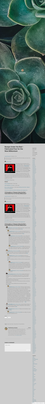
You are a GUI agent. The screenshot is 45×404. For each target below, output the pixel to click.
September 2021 (34, 211)
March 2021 (34, 218)
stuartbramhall (10, 304)
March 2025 (34, 165)
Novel (33, 388)
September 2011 (34, 350)
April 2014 (34, 314)
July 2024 (34, 174)
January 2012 (34, 346)
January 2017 (34, 276)
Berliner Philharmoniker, (35, 359)
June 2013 (34, 326)
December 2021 (34, 208)
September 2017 (34, 267)
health (33, 375)
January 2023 (34, 194)
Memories (34, 384)
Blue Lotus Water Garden (8, 187)
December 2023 (34, 182)
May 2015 (34, 299)
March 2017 (34, 274)
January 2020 (34, 234)
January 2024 (34, 181)
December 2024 (34, 168)
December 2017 (34, 263)
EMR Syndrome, (34, 370)
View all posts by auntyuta (19, 335)
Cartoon (33, 362)
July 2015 (34, 297)
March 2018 (34, 260)
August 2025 (34, 159)
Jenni (8, 227)
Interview (34, 381)
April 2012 (34, 342)
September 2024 (34, 172)
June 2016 (34, 284)
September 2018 (34, 253)
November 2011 (34, 348)
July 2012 (34, 339)
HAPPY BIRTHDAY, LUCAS (9, 185)
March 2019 (34, 246)
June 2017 (34, 270)
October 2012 (34, 335)
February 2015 (34, 303)
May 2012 (34, 341)
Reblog (12, 152)
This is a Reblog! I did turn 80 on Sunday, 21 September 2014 (12, 338)
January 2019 (34, 248)
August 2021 (34, 212)
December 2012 (34, 333)
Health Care (34, 376)
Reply (23, 233)
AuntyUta (22, 73)
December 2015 (34, 291)
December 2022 (34, 195)
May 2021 (34, 216)
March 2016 (34, 288)
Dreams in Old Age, (35, 369)
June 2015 (34, 298)
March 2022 (34, 205)
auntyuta (6, 152)
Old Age (33, 390)
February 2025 (34, 166)
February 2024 (34, 180)
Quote (33, 398)
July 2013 (34, 325)
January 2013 (34, 332)
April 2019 (34, 245)
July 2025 (34, 160)
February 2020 (34, 233)
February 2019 (34, 247)
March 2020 (34, 232)
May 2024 (34, 176)
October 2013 (34, 321)
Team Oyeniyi (10, 308)
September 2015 (34, 295)
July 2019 (34, 241)
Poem (33, 395)
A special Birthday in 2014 (27, 338)
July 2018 (34, 255)
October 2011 (34, 349)
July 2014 (34, 311)
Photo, (33, 391)
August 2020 (34, 226)
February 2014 (34, 317)
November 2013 (34, 320)
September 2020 (34, 225)
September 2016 (34, 281)
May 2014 (34, 313)
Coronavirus (34, 366)
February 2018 (34, 261)
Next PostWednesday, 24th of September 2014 (21, 190)
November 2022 (34, 196)
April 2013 (34, 328)
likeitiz (8, 250)
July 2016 (34, 283)
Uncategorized (9, 156)
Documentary (34, 368)
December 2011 (34, 347)
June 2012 (34, 340)
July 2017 (34, 269)
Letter (33, 382)
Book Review (34, 360)
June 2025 (34, 161)
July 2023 (34, 187)
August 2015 (34, 296)
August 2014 (34, 310)
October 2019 (34, 238)
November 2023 (34, 183)
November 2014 (34, 306)
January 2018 (34, 262)
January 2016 (34, 290)
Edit (21, 235)
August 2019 (34, 240)
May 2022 (34, 203)
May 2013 (34, 327)
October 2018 (34, 252)
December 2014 (34, 305)
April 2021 (34, 217)
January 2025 (34, 167)
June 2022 (34, 202)
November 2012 (34, 334)
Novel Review (34, 389)
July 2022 (34, 201)
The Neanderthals (35, 152)
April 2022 (34, 204)
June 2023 (34, 188)
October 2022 (34, 197)
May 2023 (34, 189)
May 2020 (34, 230)
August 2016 (34, 282)
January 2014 (34, 318)
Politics (33, 396)
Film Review (34, 374)
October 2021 (34, 210)
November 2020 (34, 223)
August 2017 (34, 268)
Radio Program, (34, 399)
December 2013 (34, 319)
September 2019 (34, 239)
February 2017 (34, 275)
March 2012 (34, 343)
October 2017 (34, 266)
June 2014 (34, 312)
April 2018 (34, 259)
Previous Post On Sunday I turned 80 (10, 190)
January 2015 (34, 304)
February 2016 (34, 289)
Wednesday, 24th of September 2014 (20, 221)
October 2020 (34, 224)
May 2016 (34, 285)
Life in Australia (34, 383)
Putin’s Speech (34, 149)
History (33, 377)
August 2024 (34, 173)
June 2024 (34, 175)
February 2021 (34, 219)
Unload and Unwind (8, 161)
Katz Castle (34, 155)
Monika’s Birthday (7, 183)
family (33, 373)
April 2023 (34, 190)
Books (33, 361)
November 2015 (34, 292)
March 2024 (34, 179)
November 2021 (34, 209)
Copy (9, 152)
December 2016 (34, 277)
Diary (11, 152)
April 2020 (34, 231)
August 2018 (34, 254)
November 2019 (34, 237)
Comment (28, 350)
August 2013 (34, 324)
